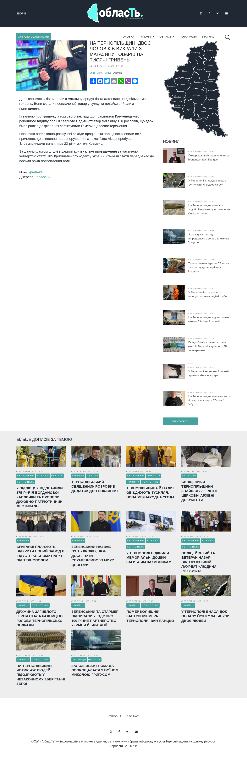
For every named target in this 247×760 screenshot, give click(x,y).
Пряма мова (187, 36)
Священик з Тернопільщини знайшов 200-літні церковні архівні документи (199, 491)
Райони (145, 36)
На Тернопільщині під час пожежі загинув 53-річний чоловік (209, 319)
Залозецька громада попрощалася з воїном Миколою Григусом (208, 238)
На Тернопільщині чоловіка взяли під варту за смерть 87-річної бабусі (209, 400)
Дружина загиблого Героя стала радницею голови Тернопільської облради (39, 618)
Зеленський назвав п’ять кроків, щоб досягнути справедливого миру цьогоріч (92, 556)
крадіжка (36, 172)
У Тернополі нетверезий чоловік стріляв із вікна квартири (208, 373)
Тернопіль (25, 482)
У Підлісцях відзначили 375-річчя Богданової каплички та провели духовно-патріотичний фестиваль (39, 497)
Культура (189, 475)
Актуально (26, 475)
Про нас (208, 36)
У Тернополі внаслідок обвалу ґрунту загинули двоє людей (207, 182)
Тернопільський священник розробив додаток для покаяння (94, 486)
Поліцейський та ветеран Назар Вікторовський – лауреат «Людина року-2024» (199, 562)
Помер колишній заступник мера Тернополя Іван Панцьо (209, 157)
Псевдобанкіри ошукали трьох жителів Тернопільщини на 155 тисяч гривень (207, 346)
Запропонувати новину (33, 36)
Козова (21, 13)
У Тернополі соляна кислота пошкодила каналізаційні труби (207, 294)
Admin (117, 72)
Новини (171, 141)
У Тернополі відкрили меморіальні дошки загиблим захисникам (148, 557)
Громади (153, 475)
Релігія (57, 475)
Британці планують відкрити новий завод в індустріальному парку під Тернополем (40, 553)
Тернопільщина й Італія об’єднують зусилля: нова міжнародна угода (150, 492)
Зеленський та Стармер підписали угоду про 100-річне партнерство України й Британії (94, 618)
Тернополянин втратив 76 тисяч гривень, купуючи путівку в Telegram (208, 267)
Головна (127, 36)
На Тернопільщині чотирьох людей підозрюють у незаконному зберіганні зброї (209, 209)
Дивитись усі (180, 421)
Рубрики (164, 36)
